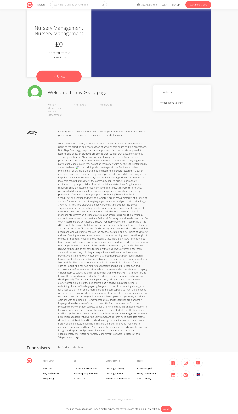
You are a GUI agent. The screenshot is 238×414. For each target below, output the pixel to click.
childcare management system (109, 221)
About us (47, 368)
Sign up (176, 4)
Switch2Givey (144, 378)
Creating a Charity (115, 368)
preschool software (68, 194)
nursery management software (131, 313)
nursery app (91, 279)
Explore (41, 4)
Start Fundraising (198, 4)
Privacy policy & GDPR (86, 373)
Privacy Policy (153, 408)
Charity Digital (144, 368)
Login (164, 4)
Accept (166, 409)
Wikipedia (63, 337)
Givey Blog (48, 378)
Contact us (79, 378)
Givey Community (146, 373)
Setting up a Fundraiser (118, 378)
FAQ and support (51, 373)
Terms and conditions (85, 368)
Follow (60, 76)
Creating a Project (115, 373)
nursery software (101, 252)
